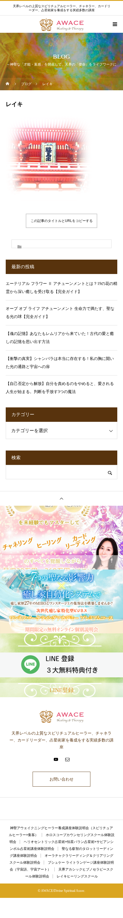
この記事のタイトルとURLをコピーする (62, 221)
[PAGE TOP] (61, 498)
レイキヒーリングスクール (77, 876)
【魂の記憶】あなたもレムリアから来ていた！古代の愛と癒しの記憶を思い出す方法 (60, 337)
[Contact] (67, 759)
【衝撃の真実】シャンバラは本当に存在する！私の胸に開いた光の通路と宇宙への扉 (60, 363)
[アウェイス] (61, 716)
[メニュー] (114, 24)
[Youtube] (56, 759)
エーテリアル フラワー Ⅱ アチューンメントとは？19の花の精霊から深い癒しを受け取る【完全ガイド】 (61, 287)
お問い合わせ (61, 779)
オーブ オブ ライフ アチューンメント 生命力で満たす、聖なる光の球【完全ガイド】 (60, 312)
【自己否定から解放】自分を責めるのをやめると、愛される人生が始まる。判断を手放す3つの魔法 (60, 388)
